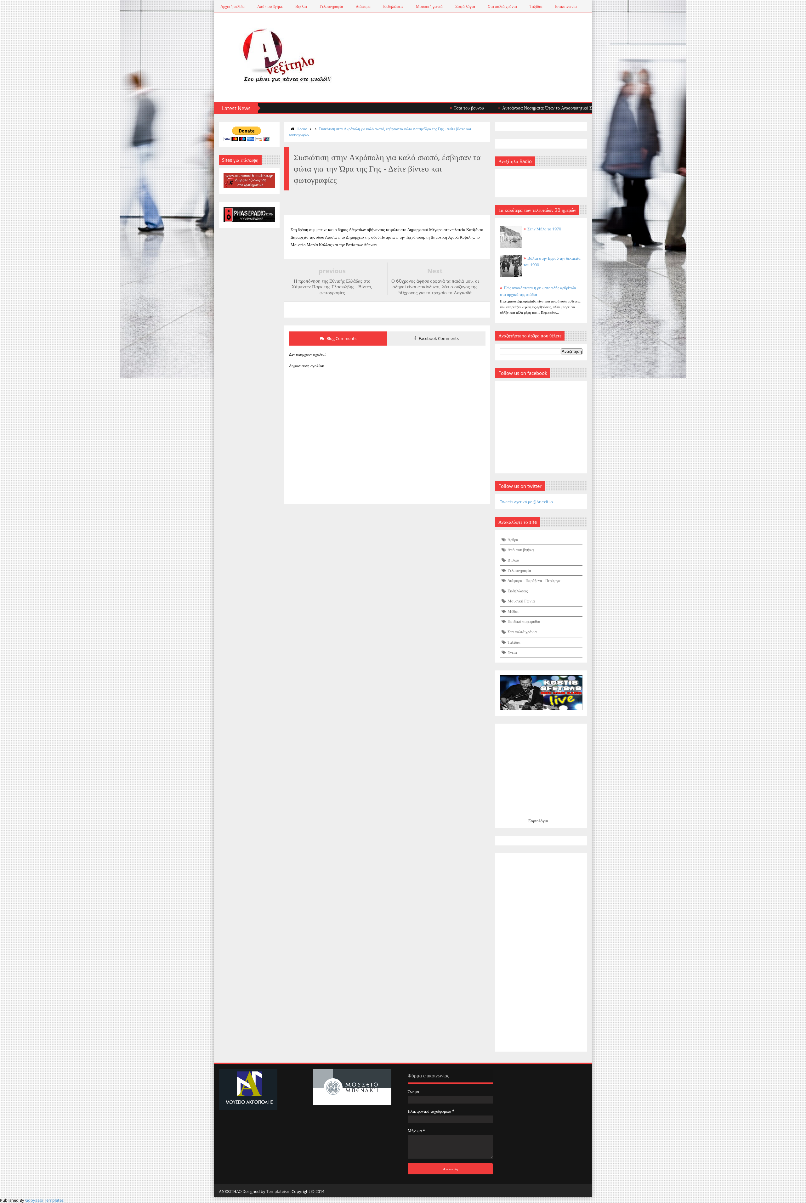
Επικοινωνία (566, 6)
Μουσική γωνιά (429, 6)
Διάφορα (363, 6)
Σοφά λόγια (465, 6)
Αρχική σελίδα (232, 6)
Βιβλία (301, 6)
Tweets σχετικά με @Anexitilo (526, 502)
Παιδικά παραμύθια (524, 621)
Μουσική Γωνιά (521, 601)
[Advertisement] (541, 952)
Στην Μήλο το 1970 (544, 229)
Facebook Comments (438, 338)
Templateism (278, 1191)
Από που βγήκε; (521, 549)
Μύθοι (513, 611)
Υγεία (512, 652)
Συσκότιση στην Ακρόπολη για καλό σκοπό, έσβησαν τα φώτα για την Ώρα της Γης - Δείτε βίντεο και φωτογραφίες (380, 131)
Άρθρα (513, 539)
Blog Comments (341, 338)
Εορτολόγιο (538, 820)
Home (302, 129)
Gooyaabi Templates (44, 1200)
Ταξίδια (536, 6)
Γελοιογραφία (331, 6)
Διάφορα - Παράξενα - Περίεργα (534, 580)
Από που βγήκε (270, 6)
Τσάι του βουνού (436, 108)
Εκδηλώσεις (393, 6)
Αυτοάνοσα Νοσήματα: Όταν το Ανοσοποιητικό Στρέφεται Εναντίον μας (535, 108)
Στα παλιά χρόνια (502, 6)
